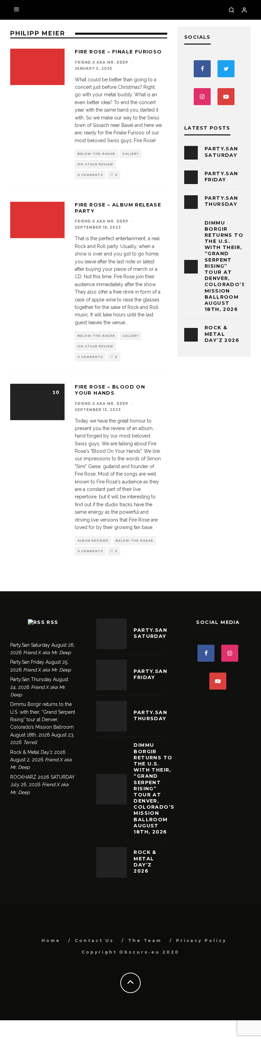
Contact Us (94, 940)
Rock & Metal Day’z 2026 (222, 334)
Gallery (130, 153)
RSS (52, 622)
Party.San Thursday (221, 201)
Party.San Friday (221, 176)
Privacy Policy (201, 940)
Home (50, 940)
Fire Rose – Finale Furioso (118, 52)
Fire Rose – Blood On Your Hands (110, 390)
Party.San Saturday (221, 152)
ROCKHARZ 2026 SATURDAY (42, 777)
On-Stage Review (95, 164)
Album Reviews (92, 540)
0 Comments (90, 175)
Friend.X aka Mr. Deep (101, 62)
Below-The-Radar (96, 153)
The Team (145, 940)
